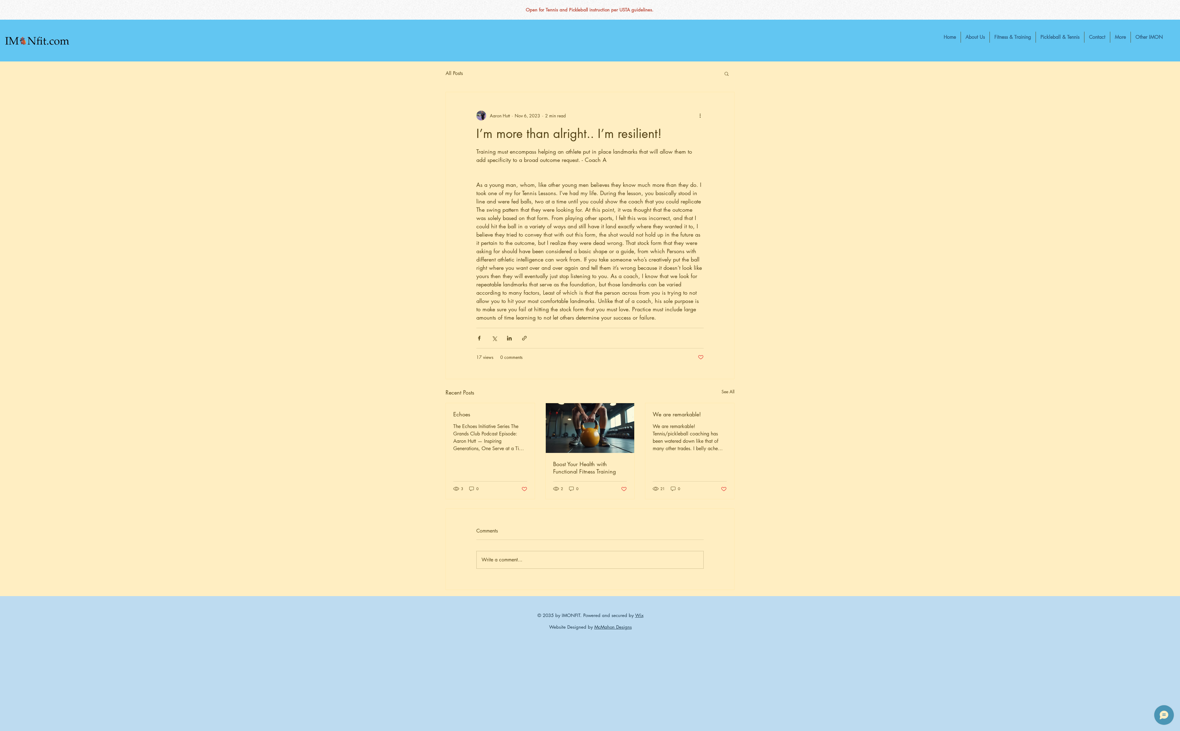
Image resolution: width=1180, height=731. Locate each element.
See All (728, 392)
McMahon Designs (613, 627)
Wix (639, 615)
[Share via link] (524, 338)
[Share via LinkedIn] (509, 338)
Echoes (461, 414)
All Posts (454, 73)
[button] (1120, 37)
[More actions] (700, 115)
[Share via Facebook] (479, 338)
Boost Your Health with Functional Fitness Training (584, 467)
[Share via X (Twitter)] (494, 338)
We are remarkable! (677, 414)
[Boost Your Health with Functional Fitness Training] (590, 428)
